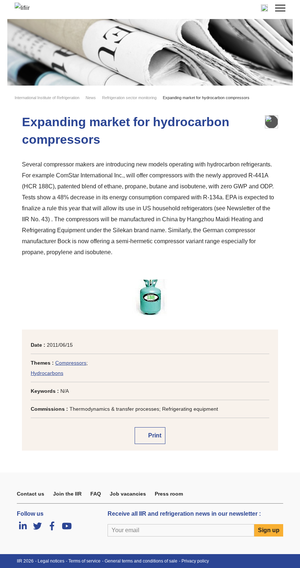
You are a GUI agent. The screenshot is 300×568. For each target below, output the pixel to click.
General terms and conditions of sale (141, 561)
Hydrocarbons (47, 373)
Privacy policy (195, 561)
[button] (280, 8)
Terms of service (84, 561)
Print (154, 435)
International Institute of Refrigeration (47, 97)
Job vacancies (128, 494)
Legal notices (51, 561)
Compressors (70, 363)
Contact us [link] (30, 494)
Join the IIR (67, 494)
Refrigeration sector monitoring (129, 97)
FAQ (95, 494)
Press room (169, 494)
